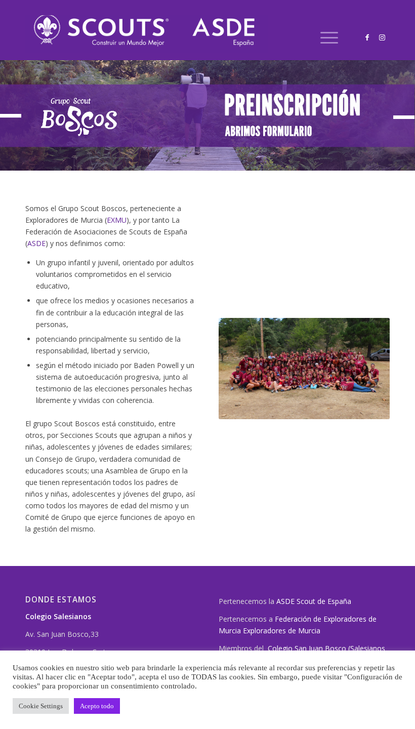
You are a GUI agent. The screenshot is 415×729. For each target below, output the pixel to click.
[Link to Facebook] (367, 37)
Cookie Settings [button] (41, 706)
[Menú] (324, 37)
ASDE (36, 243)
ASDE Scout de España (313, 601)
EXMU (117, 220)
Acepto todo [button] (97, 706)
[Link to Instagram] (382, 37)
